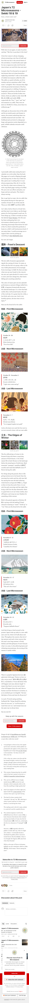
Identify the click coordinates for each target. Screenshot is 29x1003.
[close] (24, 950)
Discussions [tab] (14, 923)
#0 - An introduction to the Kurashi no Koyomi (8, 931)
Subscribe (19, 2)
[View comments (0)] (8, 25)
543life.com (14, 737)
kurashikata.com (16, 734)
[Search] (26, 923)
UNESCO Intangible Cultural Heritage (14, 776)
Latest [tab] (7, 923)
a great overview (17, 792)
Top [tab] (3, 923)
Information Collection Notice (17, 877)
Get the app (22, 995)
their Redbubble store (16, 236)
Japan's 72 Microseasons (10, 928)
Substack (6, 999)
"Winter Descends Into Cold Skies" (9, 945)
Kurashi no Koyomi (10, 20)
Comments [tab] (5, 903)
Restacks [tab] (12, 903)
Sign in (25, 2)
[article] (14, 932)
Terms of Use (22, 876)
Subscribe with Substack (15, 979)
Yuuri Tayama (13, 218)
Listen (25, 21)
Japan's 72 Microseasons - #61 (10, 941)
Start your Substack (10, 995)
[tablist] (8, 903)
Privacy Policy (19, 986)
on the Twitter (23, 751)
